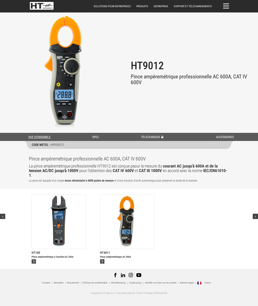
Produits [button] (142, 6)
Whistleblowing (118, 283)
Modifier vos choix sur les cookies (161, 283)
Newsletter (59, 283)
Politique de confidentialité (95, 283)
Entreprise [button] (161, 6)
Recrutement (73, 283)
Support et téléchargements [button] (193, 6)
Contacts (46, 283)
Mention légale (187, 283)
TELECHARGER (151, 137)
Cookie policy (135, 283)
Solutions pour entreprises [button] (112, 6)
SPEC (95, 137)
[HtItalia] (41, 6)
